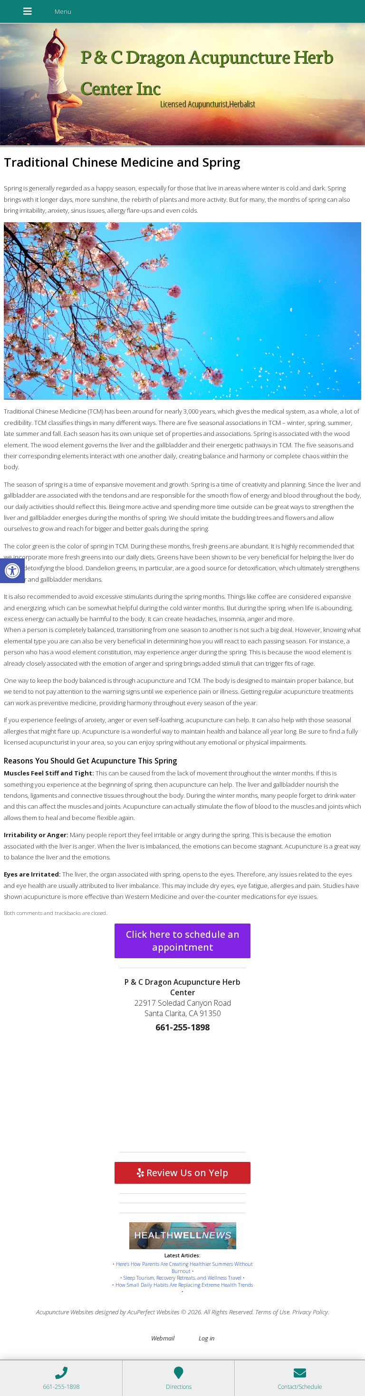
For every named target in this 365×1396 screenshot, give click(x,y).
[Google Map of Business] (182, 1090)
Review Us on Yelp (186, 1172)
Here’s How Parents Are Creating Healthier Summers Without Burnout (184, 1267)
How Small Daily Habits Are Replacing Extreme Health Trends (184, 1285)
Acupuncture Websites (65, 1312)
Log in (206, 1338)
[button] (12, 570)
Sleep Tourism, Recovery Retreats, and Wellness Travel (182, 1277)
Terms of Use (272, 1312)
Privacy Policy (310, 1312)
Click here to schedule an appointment (183, 940)
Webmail (162, 1338)
